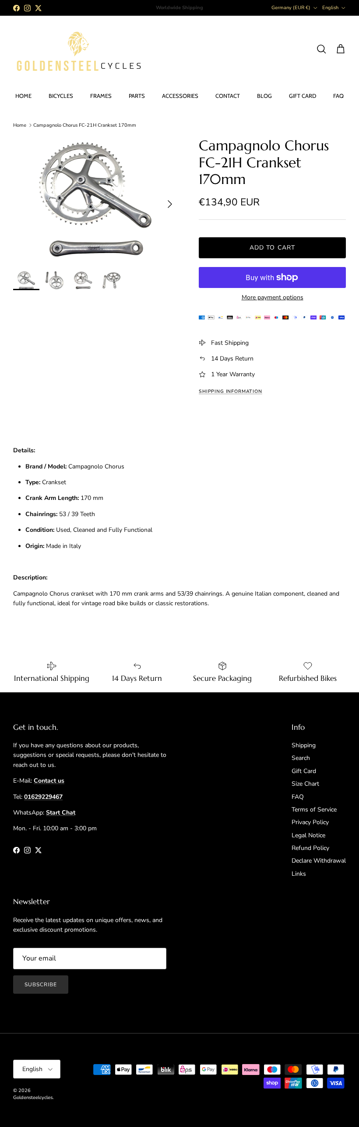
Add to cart (272, 247)
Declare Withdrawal (319, 861)
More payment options (272, 298)
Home (19, 125)
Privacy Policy (310, 822)
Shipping (304, 745)
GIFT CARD (302, 95)
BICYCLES (61, 95)
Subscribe (41, 984)
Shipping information (230, 391)
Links (299, 874)
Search (301, 758)
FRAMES (101, 95)
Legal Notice (308, 835)
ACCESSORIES (180, 95)
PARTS (137, 95)
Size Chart (305, 784)
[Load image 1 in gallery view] (96, 199)
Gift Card (304, 771)
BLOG (264, 95)
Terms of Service (314, 809)
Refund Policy (310, 848)
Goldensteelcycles (33, 1097)
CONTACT (227, 95)
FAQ (338, 95)
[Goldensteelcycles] (78, 49)
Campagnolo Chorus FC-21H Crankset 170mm (84, 125)
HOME (23, 95)
